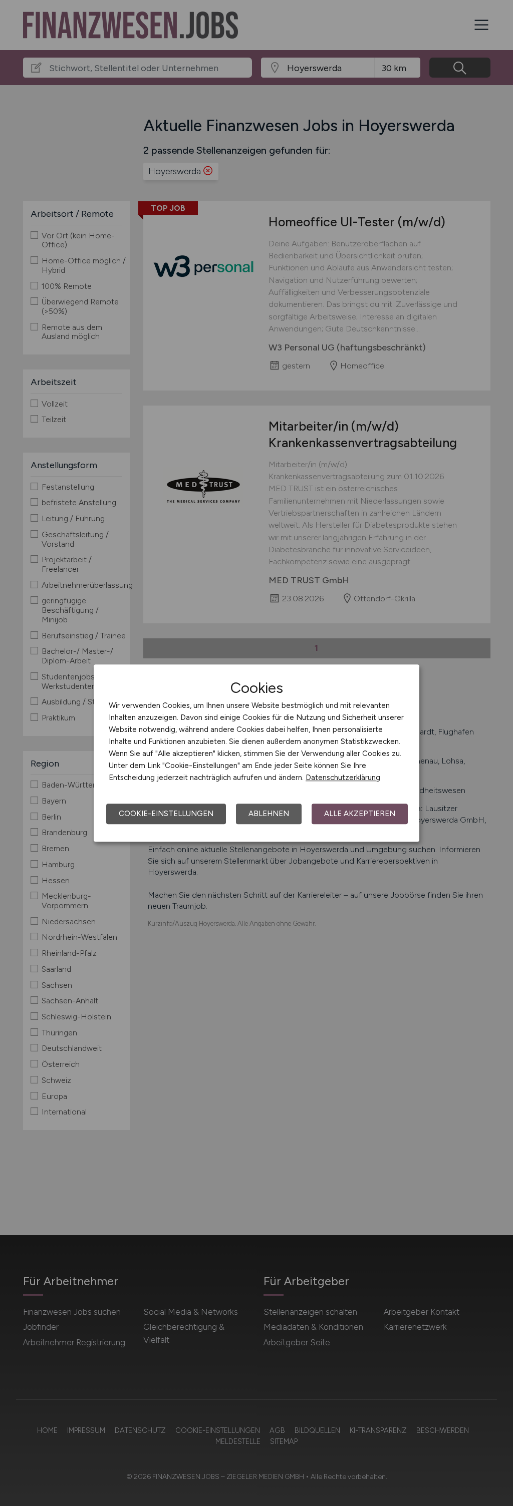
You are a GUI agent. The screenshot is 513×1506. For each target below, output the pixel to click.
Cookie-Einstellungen (166, 813)
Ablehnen (268, 813)
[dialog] (256, 753)
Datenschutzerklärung (343, 777)
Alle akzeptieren (359, 813)
